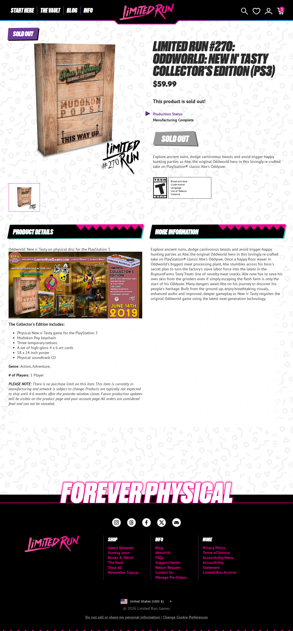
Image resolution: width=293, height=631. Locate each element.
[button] (15, 98)
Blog (72, 10)
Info (88, 10)
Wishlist (256, 11)
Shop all (115, 567)
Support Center (167, 562)
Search (244, 11)
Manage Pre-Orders (171, 577)
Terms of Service (216, 552)
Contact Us (164, 572)
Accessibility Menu (218, 557)
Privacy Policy (214, 547)
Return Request (168, 567)
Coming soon (119, 552)
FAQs (159, 557)
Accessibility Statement (213, 565)
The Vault (50, 10)
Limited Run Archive (219, 572)
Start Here (22, 10)
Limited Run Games (146, 11)
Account (268, 11)
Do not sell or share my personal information (123, 617)
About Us (163, 552)
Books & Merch (121, 557)
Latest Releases (120, 547)
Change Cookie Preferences (185, 617)
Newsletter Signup (123, 572)
